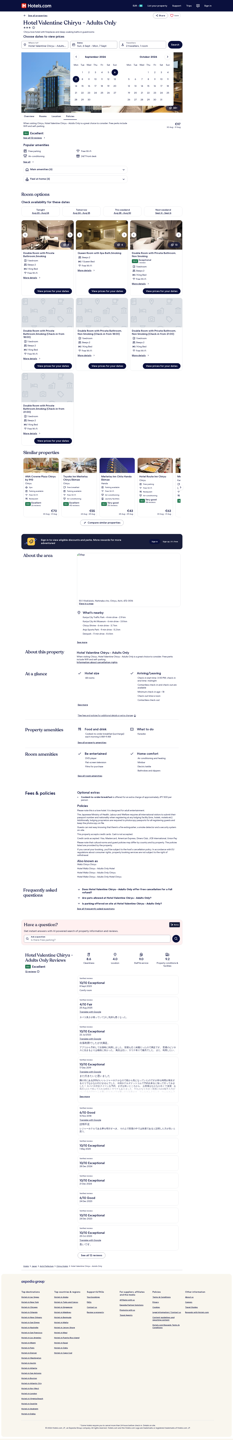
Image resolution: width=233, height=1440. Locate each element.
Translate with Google (90, 1011)
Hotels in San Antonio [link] (31, 1373)
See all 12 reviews (32, 137)
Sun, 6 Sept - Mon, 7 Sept (92, 46)
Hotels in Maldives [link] (62, 1312)
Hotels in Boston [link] (29, 1378)
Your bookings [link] (93, 1297)
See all (26, 161)
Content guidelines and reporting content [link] (163, 1318)
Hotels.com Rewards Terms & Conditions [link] (166, 1326)
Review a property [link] (95, 1312)
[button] (82, 72)
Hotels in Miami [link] (28, 1343)
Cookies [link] (156, 1307)
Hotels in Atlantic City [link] (31, 1383)
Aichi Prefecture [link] (47, 1266)
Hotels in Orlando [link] (29, 1312)
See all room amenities (90, 775)
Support (176, 5)
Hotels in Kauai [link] (61, 1343)
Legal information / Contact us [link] (166, 1312)
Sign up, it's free (170, 541)
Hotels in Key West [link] (30, 1388)
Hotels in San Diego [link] (30, 1322)
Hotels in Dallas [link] (28, 1414)
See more (82, 642)
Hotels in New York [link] (30, 1302)
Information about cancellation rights (97, 662)
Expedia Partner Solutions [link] (131, 1305)
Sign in (208, 5)
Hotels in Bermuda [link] (62, 1317)
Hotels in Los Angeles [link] (31, 1337)
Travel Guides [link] (191, 1307)
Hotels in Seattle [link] (29, 1403)
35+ (175, 107)
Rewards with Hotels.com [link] (197, 1312)
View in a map (86, 603)
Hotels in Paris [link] (27, 1348)
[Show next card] (180, 487)
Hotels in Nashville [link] (29, 1327)
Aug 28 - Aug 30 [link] (122, 213)
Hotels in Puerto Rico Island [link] (66, 1337)
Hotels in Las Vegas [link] (30, 1297)
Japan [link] (34, 1266)
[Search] (176, 939)
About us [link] (189, 1297)
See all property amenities (92, 742)
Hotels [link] (26, 1266)
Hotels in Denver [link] (29, 1353)
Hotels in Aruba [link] (61, 1297)
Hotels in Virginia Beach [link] (32, 1398)
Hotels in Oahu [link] (61, 1348)
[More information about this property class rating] (33, 27)
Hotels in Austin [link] (28, 1363)
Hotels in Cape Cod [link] (63, 1353)
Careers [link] (188, 1302)
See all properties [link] (37, 15)
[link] (174, 15)
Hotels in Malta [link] (61, 1322)
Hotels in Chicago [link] (29, 1307)
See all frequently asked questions (96, 908)
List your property (157, 5)
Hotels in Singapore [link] (63, 1307)
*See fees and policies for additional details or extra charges (105, 715)
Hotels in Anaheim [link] (29, 1408)
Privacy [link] (155, 1302)
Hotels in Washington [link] (31, 1358)
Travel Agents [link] (126, 1315)
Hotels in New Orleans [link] (31, 1317)
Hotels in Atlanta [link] (29, 1368)
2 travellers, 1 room (137, 46)
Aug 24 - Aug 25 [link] (81, 213)
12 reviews (30, 971)
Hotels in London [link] (29, 1393)
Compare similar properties (104, 522)
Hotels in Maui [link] (60, 1332)
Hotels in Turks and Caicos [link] (66, 1302)
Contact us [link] (92, 1307)
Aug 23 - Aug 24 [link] (40, 213)
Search (175, 44)
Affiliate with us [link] (127, 1300)
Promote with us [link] (127, 1310)
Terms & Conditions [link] (161, 1297)
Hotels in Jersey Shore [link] (64, 1327)
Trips (189, 5)
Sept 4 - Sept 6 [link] (163, 213)
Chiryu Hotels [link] (62, 1266)
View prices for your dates (53, 291)
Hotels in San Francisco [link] (31, 1332)
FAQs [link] (89, 1302)
